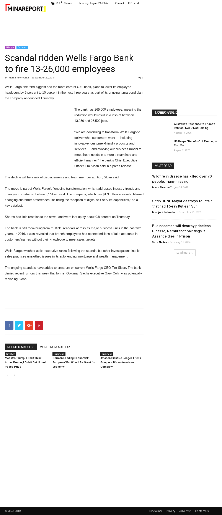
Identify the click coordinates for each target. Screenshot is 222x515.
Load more (183, 252)
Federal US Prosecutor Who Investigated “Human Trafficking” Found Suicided (184, 107)
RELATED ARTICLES (20, 347)
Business (22, 47)
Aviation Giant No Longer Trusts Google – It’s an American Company (120, 362)
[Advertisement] (111, 29)
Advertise (185, 511)
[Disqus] (74, 443)
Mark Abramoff (165, 118)
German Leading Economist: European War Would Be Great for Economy (74, 362)
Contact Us (202, 511)
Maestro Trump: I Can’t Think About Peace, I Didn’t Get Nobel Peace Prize (25, 362)
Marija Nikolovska (164, 212)
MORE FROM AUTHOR (55, 347)
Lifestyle (10, 47)
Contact (119, 3)
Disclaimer (155, 511)
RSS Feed (133, 3)
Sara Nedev (159, 242)
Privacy (170, 511)
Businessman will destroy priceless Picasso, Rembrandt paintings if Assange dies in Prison (181, 231)
